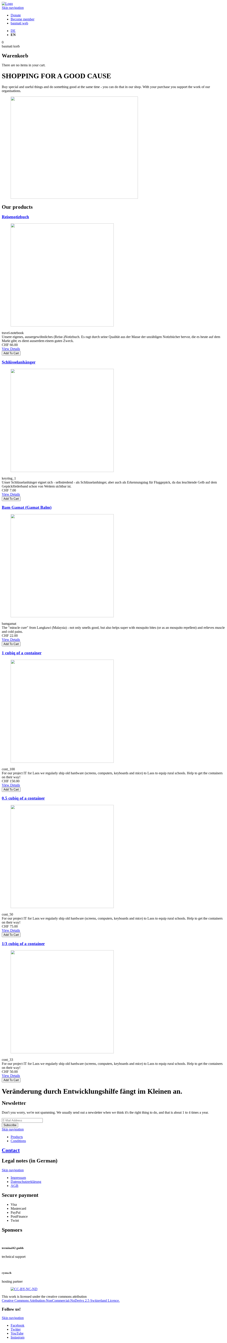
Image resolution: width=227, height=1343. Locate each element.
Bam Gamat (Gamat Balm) (26, 507)
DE (13, 31)
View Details (11, 349)
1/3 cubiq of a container (23, 943)
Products (17, 1137)
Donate (16, 15)
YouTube (17, 1333)
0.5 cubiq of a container (23, 798)
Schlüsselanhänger (18, 362)
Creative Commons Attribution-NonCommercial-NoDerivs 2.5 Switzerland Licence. (61, 1300)
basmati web (19, 23)
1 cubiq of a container (21, 653)
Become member (22, 19)
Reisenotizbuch (15, 216)
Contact (11, 1150)
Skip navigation (13, 8)
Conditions (18, 1141)
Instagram (17, 1337)
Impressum (18, 1178)
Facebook (17, 1325)
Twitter (16, 1329)
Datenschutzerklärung (26, 1182)
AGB (14, 1186)
